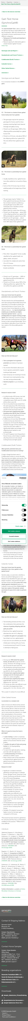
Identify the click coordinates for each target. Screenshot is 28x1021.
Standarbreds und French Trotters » (12, 55)
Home (3, 2)
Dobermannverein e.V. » (9, 982)
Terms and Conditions (9, 1017)
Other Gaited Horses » (8, 68)
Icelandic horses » (7, 64)
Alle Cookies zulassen (14, 531)
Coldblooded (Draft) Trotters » (11, 59)
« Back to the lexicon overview (11, 11)
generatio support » (11, 961)
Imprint (5, 1013)
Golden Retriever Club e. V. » (10, 979)
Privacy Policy (6, 1015)
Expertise (9, 2)
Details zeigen (19, 526)
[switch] (24, 510)
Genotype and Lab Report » (10, 50)
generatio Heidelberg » (12, 937)
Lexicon (16, 2)
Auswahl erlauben (14, 536)
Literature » (5, 72)
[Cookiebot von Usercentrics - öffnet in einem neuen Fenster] (19, 478)
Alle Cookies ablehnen (14, 541)
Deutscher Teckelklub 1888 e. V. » (12, 974)
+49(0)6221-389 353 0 (12, 934)
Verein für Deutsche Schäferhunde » (12, 977)
